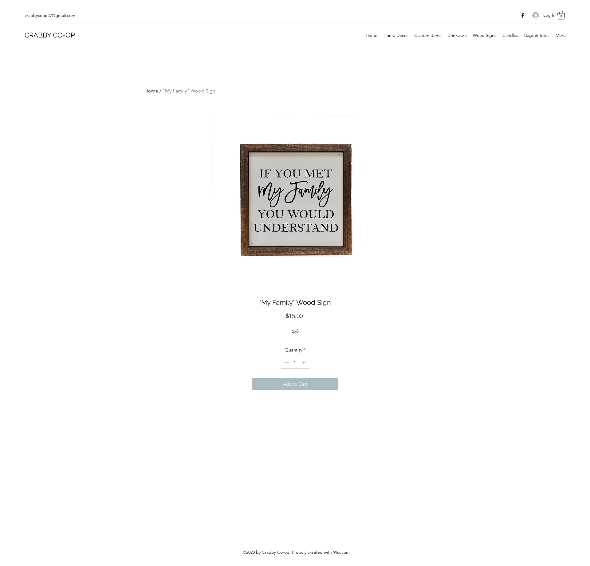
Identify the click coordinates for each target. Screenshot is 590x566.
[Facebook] (523, 15)
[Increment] (304, 362)
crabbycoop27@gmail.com (50, 15)
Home (151, 91)
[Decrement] (286, 362)
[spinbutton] (295, 362)
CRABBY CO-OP (50, 35)
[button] (561, 15)
